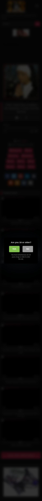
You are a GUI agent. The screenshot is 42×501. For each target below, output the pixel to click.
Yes (14, 249)
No (27, 249)
